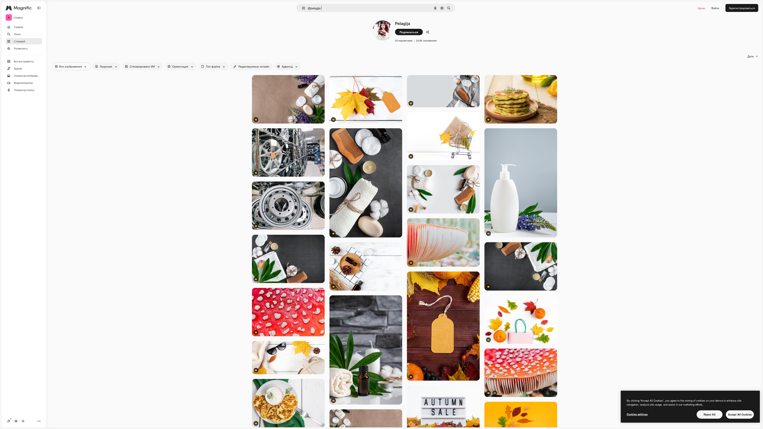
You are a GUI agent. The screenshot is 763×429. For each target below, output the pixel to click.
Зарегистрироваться (742, 8)
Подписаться (409, 32)
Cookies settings (637, 414)
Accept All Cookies (740, 414)
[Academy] (16, 421)
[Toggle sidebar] (39, 8)
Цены (701, 8)
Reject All (710, 414)
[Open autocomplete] (301, 8)
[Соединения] (9, 421)
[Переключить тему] (23, 421)
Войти (715, 8)
